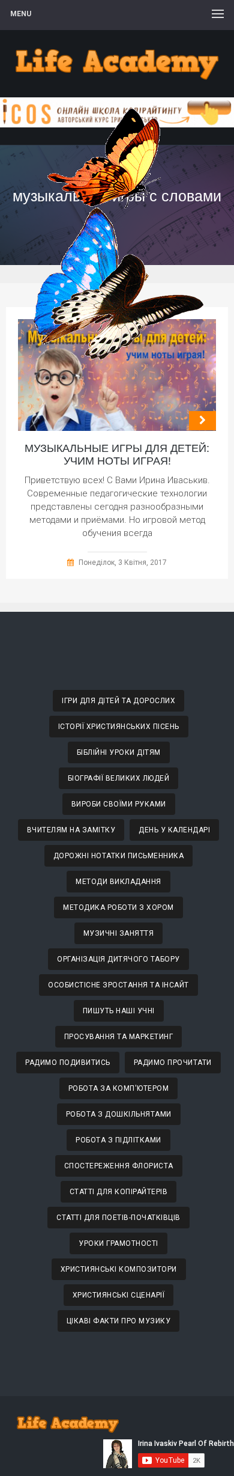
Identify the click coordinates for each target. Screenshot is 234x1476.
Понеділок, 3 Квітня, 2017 (123, 562)
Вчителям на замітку (71, 830)
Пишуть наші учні (119, 1011)
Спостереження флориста (118, 1166)
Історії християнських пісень (118, 726)
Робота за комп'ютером (118, 1088)
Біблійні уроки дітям (119, 752)
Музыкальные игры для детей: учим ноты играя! (117, 454)
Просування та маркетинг (118, 1036)
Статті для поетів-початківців (118, 1217)
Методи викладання (118, 881)
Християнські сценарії (119, 1295)
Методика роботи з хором (118, 907)
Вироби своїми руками (118, 804)
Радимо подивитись (67, 1062)
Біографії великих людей (119, 778)
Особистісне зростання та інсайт (118, 985)
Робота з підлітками (118, 1140)
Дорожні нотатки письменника (118, 856)
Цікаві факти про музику (119, 1321)
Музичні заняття (118, 933)
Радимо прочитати (173, 1062)
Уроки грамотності (118, 1243)
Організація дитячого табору (118, 959)
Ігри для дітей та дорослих (118, 701)
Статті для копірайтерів (119, 1192)
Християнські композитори (119, 1269)
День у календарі (174, 830)
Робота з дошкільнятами (119, 1114)
